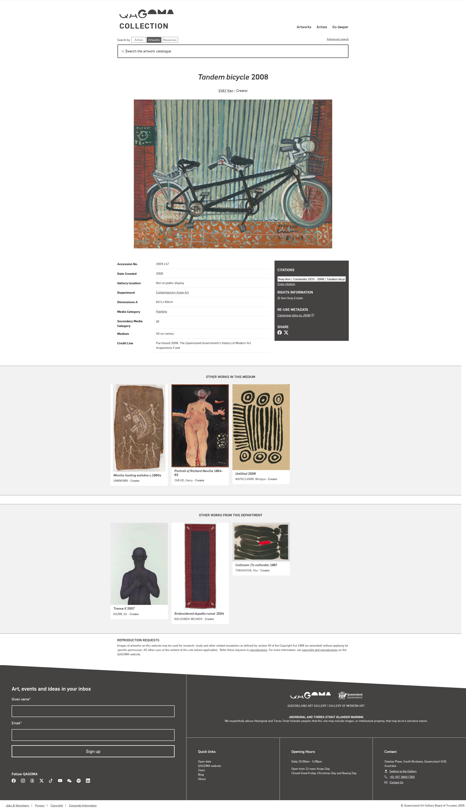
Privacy (40, 805)
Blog (201, 774)
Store (201, 770)
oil (157, 321)
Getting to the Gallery (403, 771)
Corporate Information (83, 805)
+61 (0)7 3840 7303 (402, 777)
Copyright (57, 805)
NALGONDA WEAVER (188, 619)
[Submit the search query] (120, 51)
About (202, 779)
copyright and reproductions (320, 650)
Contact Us (396, 782)
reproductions (258, 650)
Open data (204, 761)
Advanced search (338, 39)
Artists (322, 26)
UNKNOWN (120, 480)
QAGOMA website (209, 766)
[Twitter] (286, 333)
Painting (161, 311)
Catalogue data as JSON (293, 315)
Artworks (304, 26)
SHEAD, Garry (183, 480)
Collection (144, 25)
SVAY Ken (225, 90)
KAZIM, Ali (120, 614)
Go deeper (340, 26)
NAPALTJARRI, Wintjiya (250, 479)
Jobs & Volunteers (17, 805)
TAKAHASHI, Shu (246, 570)
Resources (170, 40)
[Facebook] (279, 333)
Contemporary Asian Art (172, 292)
